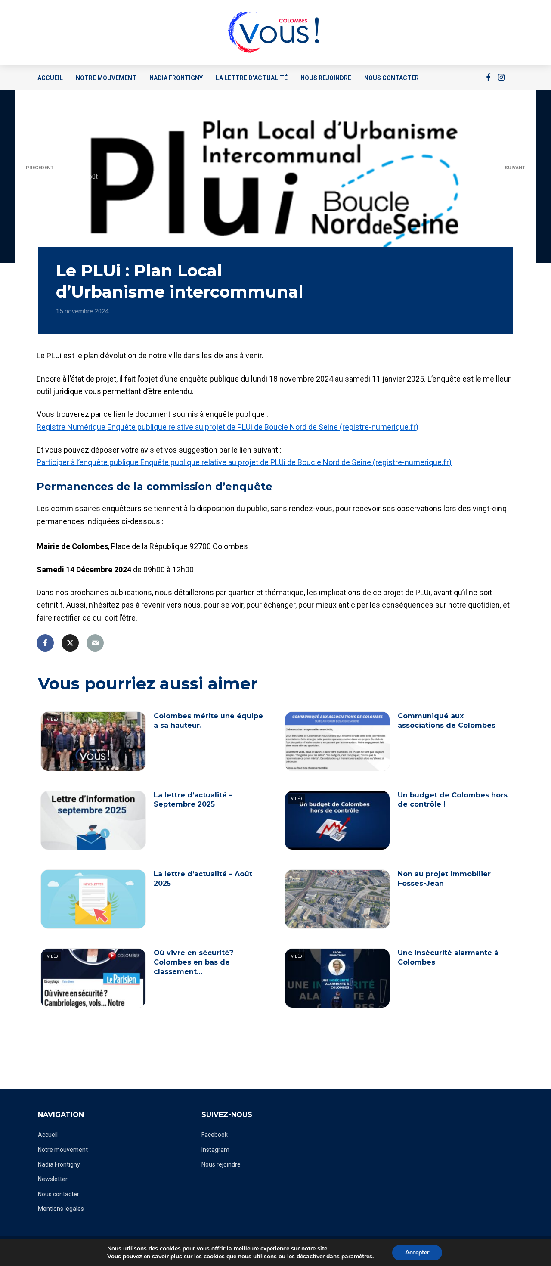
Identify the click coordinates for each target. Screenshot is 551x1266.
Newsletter (53, 1179)
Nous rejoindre (325, 77)
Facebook (214, 1134)
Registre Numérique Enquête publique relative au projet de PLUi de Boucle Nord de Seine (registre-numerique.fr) (227, 426)
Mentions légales (61, 1208)
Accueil (50, 77)
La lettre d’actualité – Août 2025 (203, 878)
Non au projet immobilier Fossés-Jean (444, 878)
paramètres (356, 1256)
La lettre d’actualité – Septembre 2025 (193, 800)
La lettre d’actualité (252, 77)
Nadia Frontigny (176, 77)
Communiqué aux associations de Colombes (446, 720)
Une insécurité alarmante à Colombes (448, 957)
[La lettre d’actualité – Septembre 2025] (93, 820)
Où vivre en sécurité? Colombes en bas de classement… (193, 962)
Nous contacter (391, 77)
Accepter (417, 1252)
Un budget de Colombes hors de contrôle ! (453, 800)
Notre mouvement (106, 77)
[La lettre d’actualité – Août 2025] (93, 899)
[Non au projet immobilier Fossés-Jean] (337, 899)
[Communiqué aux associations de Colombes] (337, 741)
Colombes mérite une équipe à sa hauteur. (208, 720)
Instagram (215, 1149)
